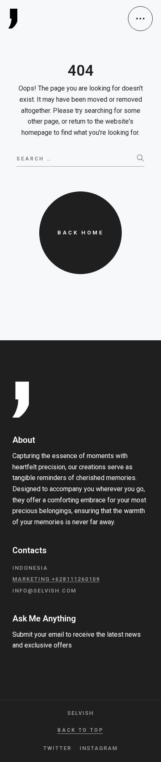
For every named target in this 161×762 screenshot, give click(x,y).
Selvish (80, 713)
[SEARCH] (140, 158)
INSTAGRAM (99, 748)
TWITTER (57, 748)
